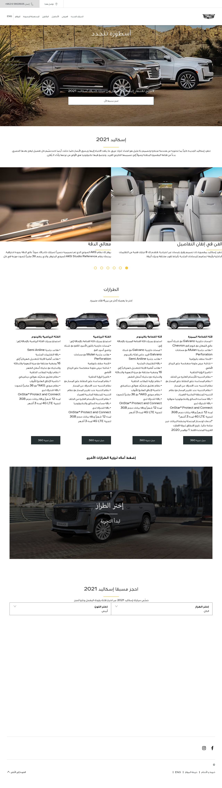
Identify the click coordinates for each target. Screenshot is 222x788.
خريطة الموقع (191, 772)
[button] (162, 609)
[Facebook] (212, 748)
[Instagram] (204, 748)
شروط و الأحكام (208, 772)
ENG (178, 772)
